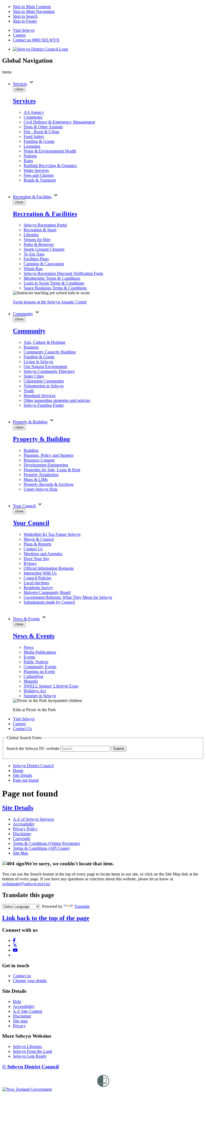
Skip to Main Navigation (34, 11)
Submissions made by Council (49, 602)
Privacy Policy (25, 829)
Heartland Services (40, 395)
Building (31, 450)
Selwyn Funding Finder (44, 405)
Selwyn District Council (33, 765)
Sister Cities (34, 376)
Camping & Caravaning (44, 263)
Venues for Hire (37, 239)
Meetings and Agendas (43, 553)
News (29, 647)
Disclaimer (22, 833)
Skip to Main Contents (32, 6)
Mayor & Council (39, 539)
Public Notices (36, 662)
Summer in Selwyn (40, 695)
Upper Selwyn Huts (40, 489)
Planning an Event (39, 671)
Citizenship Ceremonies (44, 381)
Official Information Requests (49, 568)
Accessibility (24, 824)
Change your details (30, 980)
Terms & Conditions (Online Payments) (46, 843)
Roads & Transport (40, 180)
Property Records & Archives (48, 484)
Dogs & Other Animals (43, 127)
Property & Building (30, 422)
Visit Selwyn (24, 30)
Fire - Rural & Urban (41, 131)
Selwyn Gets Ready (30, 1056)
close (19, 89)
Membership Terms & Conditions (52, 278)
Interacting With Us (40, 573)
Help (17, 1001)
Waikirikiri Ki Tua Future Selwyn (52, 534)
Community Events (40, 666)
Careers (19, 35)
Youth (29, 390)
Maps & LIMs (36, 479)
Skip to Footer (25, 21)
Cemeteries (33, 117)
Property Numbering (41, 474)
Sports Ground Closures (44, 249)
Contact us (22, 975)
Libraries (31, 234)
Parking (30, 156)
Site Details (22, 775)
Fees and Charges (39, 175)
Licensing (32, 146)
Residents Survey (38, 587)
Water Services (36, 170)
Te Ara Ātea (34, 254)
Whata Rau (33, 268)
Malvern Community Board (47, 592)
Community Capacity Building (50, 352)
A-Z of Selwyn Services (33, 819)
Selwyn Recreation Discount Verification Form (63, 273)
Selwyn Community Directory (49, 371)
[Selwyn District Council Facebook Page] (14, 940)
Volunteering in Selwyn (44, 386)
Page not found (26, 780)
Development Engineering (46, 465)
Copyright (21, 838)
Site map (20, 1021)
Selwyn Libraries (27, 1046)
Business (31, 347)
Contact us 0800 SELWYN (36, 40)
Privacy (19, 1025)
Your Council (24, 506)
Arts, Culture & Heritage (44, 342)
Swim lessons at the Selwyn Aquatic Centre (50, 302)
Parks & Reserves (39, 244)
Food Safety (34, 136)
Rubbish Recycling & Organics (50, 165)
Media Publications (40, 652)
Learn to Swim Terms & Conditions (54, 283)
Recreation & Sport (40, 230)
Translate (82, 906)
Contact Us (33, 549)
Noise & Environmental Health (50, 151)
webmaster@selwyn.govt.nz (26, 883)
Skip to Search (25, 16)
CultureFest (33, 676)
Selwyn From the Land (32, 1051)
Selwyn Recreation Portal (45, 225)
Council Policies (37, 578)
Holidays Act (35, 691)
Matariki (31, 681)
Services (20, 84)
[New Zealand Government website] (27, 1089)
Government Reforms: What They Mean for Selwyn (68, 597)
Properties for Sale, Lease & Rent (52, 469)
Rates (28, 160)
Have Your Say (36, 558)
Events (29, 657)
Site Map (20, 853)
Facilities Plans (36, 259)
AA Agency (34, 112)
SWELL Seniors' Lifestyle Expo (51, 686)
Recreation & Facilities (32, 196)
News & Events (26, 619)
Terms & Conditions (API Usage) (41, 848)
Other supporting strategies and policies (57, 400)
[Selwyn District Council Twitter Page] (15, 945)
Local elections (36, 582)
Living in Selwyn (38, 361)
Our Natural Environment (45, 366)
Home (18, 770)
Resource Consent (39, 460)
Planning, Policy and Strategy (49, 455)
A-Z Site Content (27, 1011)
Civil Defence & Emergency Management (59, 122)
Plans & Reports (37, 544)
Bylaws (30, 563)
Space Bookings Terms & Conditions (55, 288)
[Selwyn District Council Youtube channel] (15, 950)
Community (23, 313)
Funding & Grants (39, 141)
